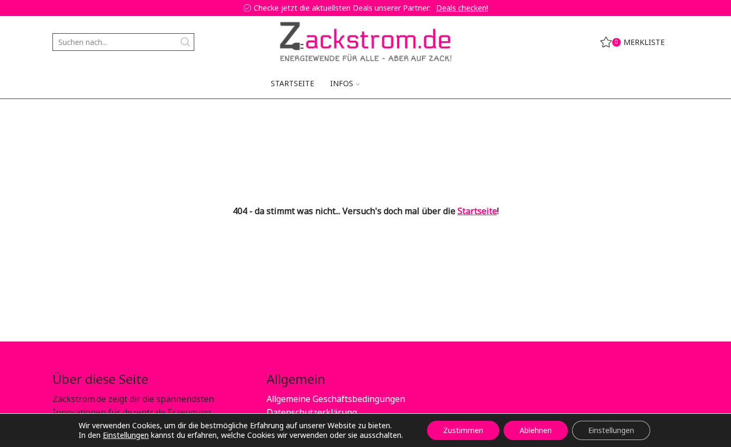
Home (63, 115)
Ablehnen (536, 430)
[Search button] (185, 42)
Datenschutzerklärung (311, 412)
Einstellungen (126, 435)
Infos (341, 83)
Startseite (292, 83)
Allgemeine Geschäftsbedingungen (335, 399)
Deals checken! (462, 8)
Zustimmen (463, 430)
